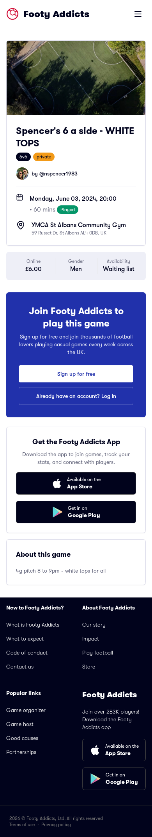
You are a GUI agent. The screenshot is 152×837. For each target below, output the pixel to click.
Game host (20, 724)
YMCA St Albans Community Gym (79, 225)
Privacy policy (56, 824)
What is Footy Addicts (32, 625)
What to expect (25, 639)
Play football (97, 652)
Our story (94, 625)
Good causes (22, 738)
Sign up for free (76, 374)
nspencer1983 (61, 173)
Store (88, 666)
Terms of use (22, 824)
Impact (90, 639)
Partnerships (21, 752)
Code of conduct (27, 652)
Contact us (20, 666)
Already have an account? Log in (76, 396)
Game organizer (26, 710)
